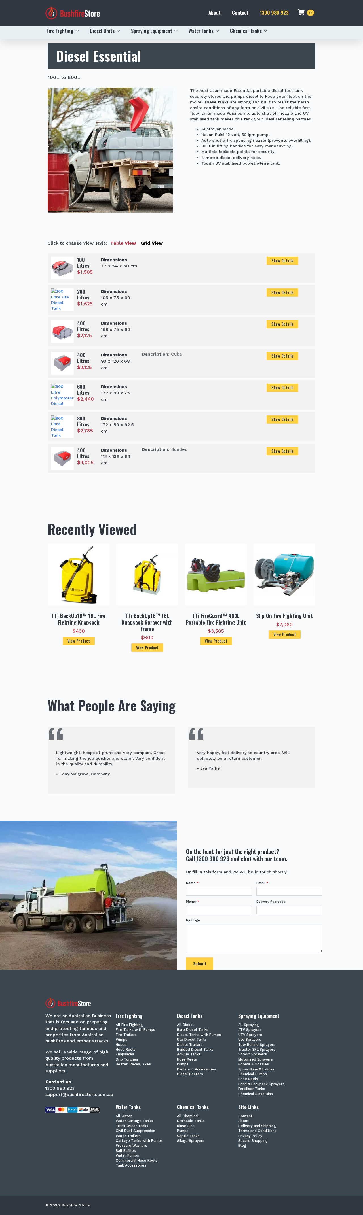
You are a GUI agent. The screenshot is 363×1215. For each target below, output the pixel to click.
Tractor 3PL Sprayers (256, 1050)
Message (193, 920)
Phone (192, 901)
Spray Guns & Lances (256, 1069)
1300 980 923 (274, 12)
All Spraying (248, 1025)
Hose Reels (126, 1050)
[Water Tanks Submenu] (219, 31)
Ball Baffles (126, 1151)
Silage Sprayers (190, 1141)
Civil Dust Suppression (135, 1131)
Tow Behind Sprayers (256, 1045)
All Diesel (185, 1025)
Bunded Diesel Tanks (195, 1050)
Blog (242, 1146)
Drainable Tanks (191, 1121)
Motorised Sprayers (255, 1059)
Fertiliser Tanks (251, 1089)
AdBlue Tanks (189, 1054)
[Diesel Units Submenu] (120, 31)
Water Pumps (127, 1155)
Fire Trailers (126, 1035)
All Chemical (188, 1116)
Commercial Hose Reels (136, 1161)
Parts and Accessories (196, 1069)
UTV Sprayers (250, 1035)
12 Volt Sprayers (252, 1054)
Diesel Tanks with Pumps (199, 1035)
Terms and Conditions (257, 1131)
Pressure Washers (131, 1146)
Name (192, 883)
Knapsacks (125, 1054)
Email (262, 883)
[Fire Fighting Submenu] (78, 31)
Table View (123, 243)
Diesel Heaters (190, 1074)
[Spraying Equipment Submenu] (177, 31)
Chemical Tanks (246, 30)
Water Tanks (201, 30)
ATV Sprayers (250, 1030)
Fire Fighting (60, 30)
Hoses (121, 1045)
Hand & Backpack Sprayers (261, 1084)
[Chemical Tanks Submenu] (267, 31)
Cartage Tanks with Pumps (139, 1141)
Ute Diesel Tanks (192, 1040)
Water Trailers (128, 1136)
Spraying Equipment (151, 30)
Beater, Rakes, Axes (133, 1064)
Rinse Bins (186, 1126)
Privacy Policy (250, 1136)
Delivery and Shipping (257, 1126)
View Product (78, 641)
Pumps (121, 1040)
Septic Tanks (188, 1136)
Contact (240, 12)
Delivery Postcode (270, 901)
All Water (124, 1116)
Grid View (152, 243)
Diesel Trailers (189, 1045)
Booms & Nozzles (253, 1064)
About (214, 12)
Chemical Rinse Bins (255, 1094)
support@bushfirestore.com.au (79, 1094)
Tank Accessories (131, 1165)
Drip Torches (127, 1059)
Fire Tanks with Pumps (135, 1030)
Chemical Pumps (252, 1074)
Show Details (282, 261)
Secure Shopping (253, 1141)
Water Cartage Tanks (134, 1121)
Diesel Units (102, 30)
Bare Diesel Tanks (192, 1030)
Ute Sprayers (249, 1040)
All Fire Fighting (129, 1025)
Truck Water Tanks (132, 1126)
